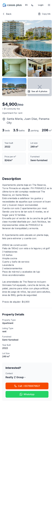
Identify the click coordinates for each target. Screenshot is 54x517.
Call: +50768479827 (29, 386)
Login (40, 5)
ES (26, 5)
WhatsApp (29, 394)
